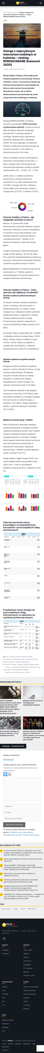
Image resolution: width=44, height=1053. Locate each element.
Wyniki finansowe (29, 990)
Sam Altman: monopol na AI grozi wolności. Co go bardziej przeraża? (9, 733)
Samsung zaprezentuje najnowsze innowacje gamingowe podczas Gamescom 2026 (21, 881)
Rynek (5, 662)
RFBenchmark (34, 664)
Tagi (33, 1044)
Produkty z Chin (28, 975)
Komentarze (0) (8, 759)
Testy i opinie (27, 950)
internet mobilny (11, 664)
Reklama (26, 1009)
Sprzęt (10, 662)
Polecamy (5, 953)
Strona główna (8, 12)
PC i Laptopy (27, 968)
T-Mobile (17, 662)
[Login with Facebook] (5, 774)
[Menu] (3, 3)
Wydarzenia (25, 662)
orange (19, 664)
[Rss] (4, 939)
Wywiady (26, 998)
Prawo (25, 1001)
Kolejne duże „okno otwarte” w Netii (17, 672)
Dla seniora (27, 961)
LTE (3, 1005)
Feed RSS (5, 1047)
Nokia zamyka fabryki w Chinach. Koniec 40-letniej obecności (23, 860)
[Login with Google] (9, 774)
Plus (36, 659)
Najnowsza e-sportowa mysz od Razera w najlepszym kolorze (19, 875)
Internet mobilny (21, 657)
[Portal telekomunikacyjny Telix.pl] (22, 3)
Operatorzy (7, 659)
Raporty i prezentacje (30, 987)
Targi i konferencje (29, 994)
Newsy (30, 657)
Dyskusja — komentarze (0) (13, 746)
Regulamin (26, 1044)
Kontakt (10, 1044)
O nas (4, 1044)
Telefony (26, 953)
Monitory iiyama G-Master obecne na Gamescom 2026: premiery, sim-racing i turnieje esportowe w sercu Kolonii (33, 735)
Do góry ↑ (6, 1050)
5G (3, 1001)
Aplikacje (5, 1027)
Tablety (26, 957)
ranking (25, 664)
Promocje (5, 950)
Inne (15, 12)
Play (32, 659)
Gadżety (26, 972)
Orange (27, 659)
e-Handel (26, 1005)
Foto (3, 1031)
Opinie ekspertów (18, 659)
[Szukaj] (40, 3)
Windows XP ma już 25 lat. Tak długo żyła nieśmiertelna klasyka (33, 703)
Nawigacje (27, 964)
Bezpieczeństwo (8, 1020)
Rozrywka (5, 1023)
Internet (12, 657)
